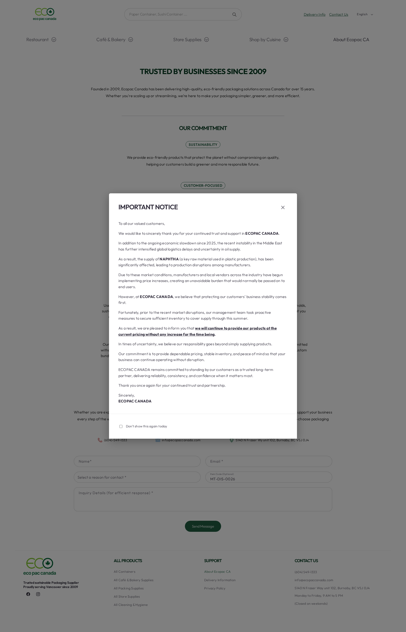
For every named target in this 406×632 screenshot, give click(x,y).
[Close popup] (283, 208)
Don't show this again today (146, 426)
